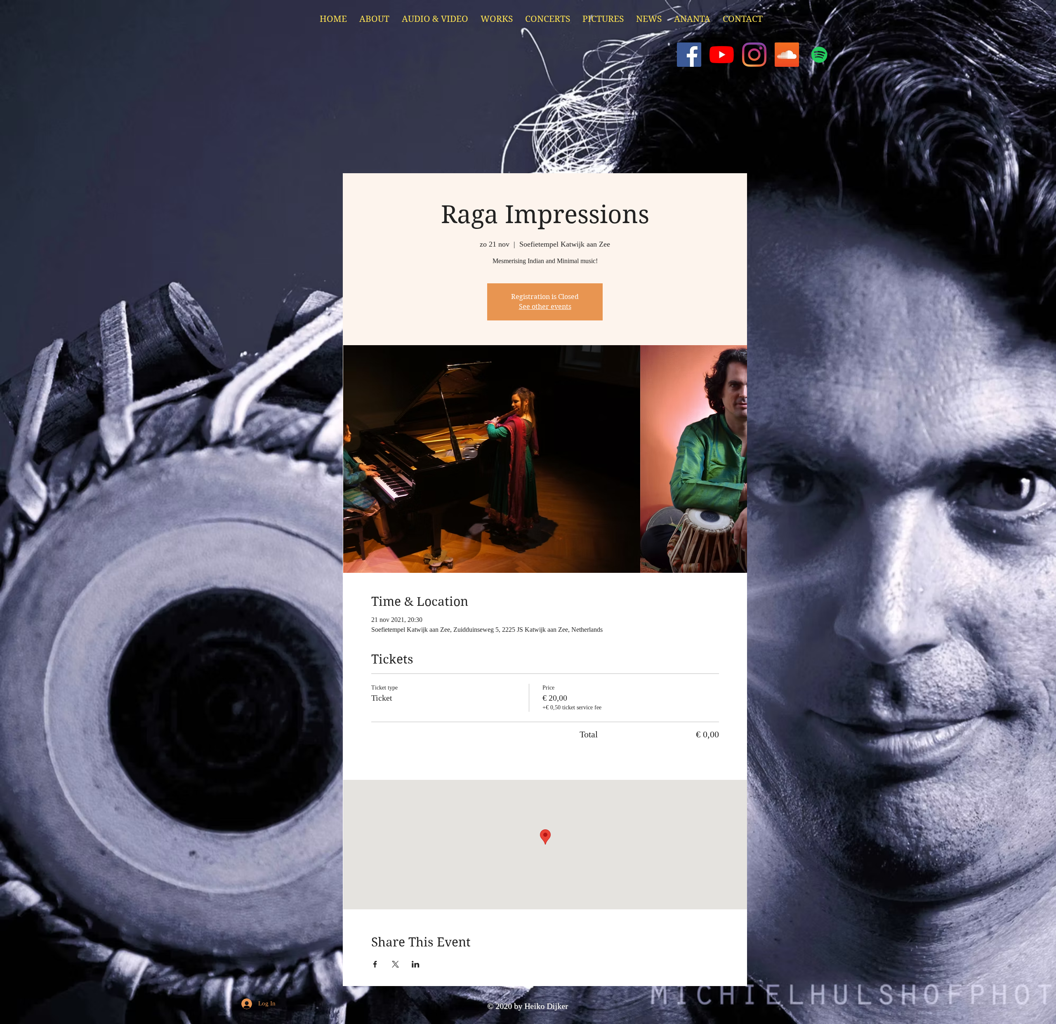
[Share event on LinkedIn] (416, 964)
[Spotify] (819, 54)
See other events (545, 307)
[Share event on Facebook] (375, 964)
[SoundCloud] (787, 54)
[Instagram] (754, 54)
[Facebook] (689, 54)
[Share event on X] (395, 964)
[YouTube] (722, 54)
